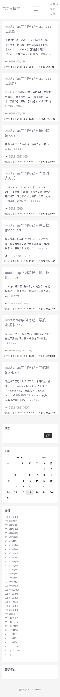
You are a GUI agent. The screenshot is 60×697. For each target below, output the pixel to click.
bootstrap (12, 61)
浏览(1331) (51, 356)
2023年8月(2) (11, 598)
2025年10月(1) (12, 545)
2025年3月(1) (11, 557)
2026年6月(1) (11, 525)
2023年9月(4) (11, 594)
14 (37, 480)
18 (15, 486)
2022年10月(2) (12, 626)
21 (37, 486)
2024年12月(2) (12, 561)
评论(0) (42, 67)
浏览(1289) (51, 119)
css (24, 61)
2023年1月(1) (11, 614)
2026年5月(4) (11, 529)
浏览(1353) (51, 261)
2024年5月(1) (11, 573)
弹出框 (19, 256)
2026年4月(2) (11, 533)
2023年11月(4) (12, 585)
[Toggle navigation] (36, 9)
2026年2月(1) (11, 541)
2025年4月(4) (11, 553)
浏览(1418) (51, 213)
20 (29, 486)
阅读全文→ (46, 54)
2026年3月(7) (11, 537)
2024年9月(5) (11, 565)
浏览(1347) (51, 67)
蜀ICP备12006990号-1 (30, 689)
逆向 (52, 9)
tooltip (19, 303)
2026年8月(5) (11, 517)
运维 (52, 14)
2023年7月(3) (11, 602)
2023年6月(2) (11, 606)
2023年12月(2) (12, 581)
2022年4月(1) (11, 638)
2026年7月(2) (11, 521)
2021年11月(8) (11, 654)
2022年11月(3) (11, 622)
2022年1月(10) (11, 646)
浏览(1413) (51, 161)
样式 (18, 61)
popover (26, 256)
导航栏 (19, 407)
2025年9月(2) (11, 549)
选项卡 (29, 350)
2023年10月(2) (12, 590)
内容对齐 (20, 208)
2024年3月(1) (11, 577)
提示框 (26, 303)
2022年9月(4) (11, 630)
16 (51, 480)
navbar (26, 407)
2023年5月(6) (11, 610)
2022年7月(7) (11, 634)
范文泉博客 (11, 9)
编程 (53, 4)
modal (26, 156)
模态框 (19, 156)
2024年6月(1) (11, 569)
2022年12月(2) (11, 618)
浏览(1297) (51, 412)
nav (24, 350)
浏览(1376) (51, 308)
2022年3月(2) (11, 642)
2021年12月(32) (12, 650)
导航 (18, 350)
